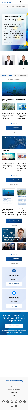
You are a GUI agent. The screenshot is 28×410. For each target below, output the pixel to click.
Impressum (14, 386)
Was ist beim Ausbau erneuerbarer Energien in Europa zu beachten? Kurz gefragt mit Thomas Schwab (14, 237)
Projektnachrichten (7, 75)
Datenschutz (14, 392)
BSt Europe (16, 75)
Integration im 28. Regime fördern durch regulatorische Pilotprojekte (8, 116)
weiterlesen (8, 42)
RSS (14, 395)
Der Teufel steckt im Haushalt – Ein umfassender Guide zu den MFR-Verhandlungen (8, 211)
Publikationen (23, 75)
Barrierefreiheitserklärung (14, 389)
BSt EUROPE (5, 151)
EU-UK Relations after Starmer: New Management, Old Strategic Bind (8, 166)
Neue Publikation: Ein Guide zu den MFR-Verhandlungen (14, 100)
